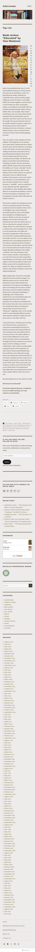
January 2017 (8, 897)
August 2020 (8, 796)
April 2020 (7, 806)
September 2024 (10, 691)
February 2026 (9, 653)
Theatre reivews (9, 621)
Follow (7, 462)
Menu (29, 6)
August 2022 (8, 740)
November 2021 (9, 761)
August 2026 (8, 642)
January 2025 (8, 684)
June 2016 (7, 914)
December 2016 (9, 900)
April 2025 (7, 677)
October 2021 (8, 764)
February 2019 (9, 839)
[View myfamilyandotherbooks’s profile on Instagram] (11, 491)
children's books (10, 602)
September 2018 (9, 850)
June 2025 (7, 672)
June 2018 (7, 857)
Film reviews (8, 607)
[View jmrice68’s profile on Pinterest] (14, 491)
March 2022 (8, 752)
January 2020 (8, 813)
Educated (5, 426)
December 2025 (9, 658)
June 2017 (7, 886)
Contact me (7, 938)
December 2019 (9, 815)
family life (7, 604)
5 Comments (11, 430)
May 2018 (7, 860)
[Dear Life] (30, 548)
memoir (15, 426)
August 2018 (8, 853)
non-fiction (8, 612)
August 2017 (8, 881)
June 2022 (7, 745)
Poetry (6, 616)
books (27, 425)
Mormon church (22, 426)
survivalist (9, 428)
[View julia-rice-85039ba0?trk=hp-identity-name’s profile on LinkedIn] (18, 491)
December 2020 (9, 787)
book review (13, 425)
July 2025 (7, 670)
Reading (7, 619)
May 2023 (7, 719)
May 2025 (7, 675)
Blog (8, 425)
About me (6, 934)
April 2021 (7, 778)
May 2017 (7, 888)
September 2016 (9, 907)
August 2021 (8, 768)
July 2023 (7, 714)
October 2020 (9, 792)
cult (30, 425)
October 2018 (8, 848)
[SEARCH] (30, 585)
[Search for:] (16, 585)
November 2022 (9, 733)
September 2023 (9, 712)
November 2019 (9, 818)
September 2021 (9, 766)
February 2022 (9, 754)
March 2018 (8, 864)
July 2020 (7, 799)
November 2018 (9, 846)
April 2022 (7, 750)
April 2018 (7, 862)
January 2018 (8, 869)
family (10, 426)
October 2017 (8, 876)
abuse (4, 425)
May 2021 (7, 775)
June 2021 (7, 773)
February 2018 (9, 867)
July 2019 (7, 827)
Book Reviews (26, 423)
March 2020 (8, 808)
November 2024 (9, 686)
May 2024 (7, 696)
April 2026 (7, 649)
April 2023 (7, 721)
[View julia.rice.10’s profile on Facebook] (4, 491)
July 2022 (7, 743)
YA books (7, 628)
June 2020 (7, 801)
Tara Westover (16, 428)
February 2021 (9, 782)
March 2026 (8, 651)
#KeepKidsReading (9, 930)
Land (5, 541)
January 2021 (8, 785)
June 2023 (7, 717)
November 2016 (9, 902)
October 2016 (8, 904)
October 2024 (9, 689)
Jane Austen (8, 609)
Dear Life (6, 547)
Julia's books (9, 6)
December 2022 (9, 731)
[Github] (14, 944)
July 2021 (7, 771)
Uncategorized (9, 626)
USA (22, 428)
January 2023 (8, 728)
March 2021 (8, 780)
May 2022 (7, 747)
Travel (6, 623)
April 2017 (7, 890)
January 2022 (8, 757)
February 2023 (9, 726)
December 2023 (9, 705)
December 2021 (9, 759)
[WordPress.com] (18, 944)
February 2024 (9, 700)
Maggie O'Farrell (7, 542)
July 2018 (7, 855)
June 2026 (7, 646)
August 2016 (8, 909)
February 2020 (9, 811)
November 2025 (9, 660)
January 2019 (8, 841)
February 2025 (9, 682)
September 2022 (10, 738)
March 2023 (8, 724)
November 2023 (9, 707)
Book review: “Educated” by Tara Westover (12, 38)
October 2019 (8, 820)
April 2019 (7, 834)
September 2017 (9, 878)
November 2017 (9, 874)
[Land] (30, 542)
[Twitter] (4, 944)
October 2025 (9, 663)
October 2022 (9, 736)
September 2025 (10, 665)
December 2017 (9, 871)
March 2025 (8, 679)
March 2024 (8, 698)
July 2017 (7, 883)
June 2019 (7, 829)
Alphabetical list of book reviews (13, 926)
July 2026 (7, 644)
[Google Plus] (11, 944)
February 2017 (9, 895)
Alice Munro (6, 549)
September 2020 (10, 794)
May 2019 (7, 832)
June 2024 (7, 693)
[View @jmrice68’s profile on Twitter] (7, 491)
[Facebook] (7, 944)
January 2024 (8, 703)
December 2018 (9, 843)
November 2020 (9, 789)
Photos (6, 614)
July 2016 (7, 911)
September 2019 (9, 822)
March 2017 (8, 893)
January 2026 (8, 656)
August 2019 (8, 825)
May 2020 (7, 803)
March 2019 (8, 836)
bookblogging (21, 425)
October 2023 (8, 710)
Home (5, 922)
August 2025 (8, 668)
